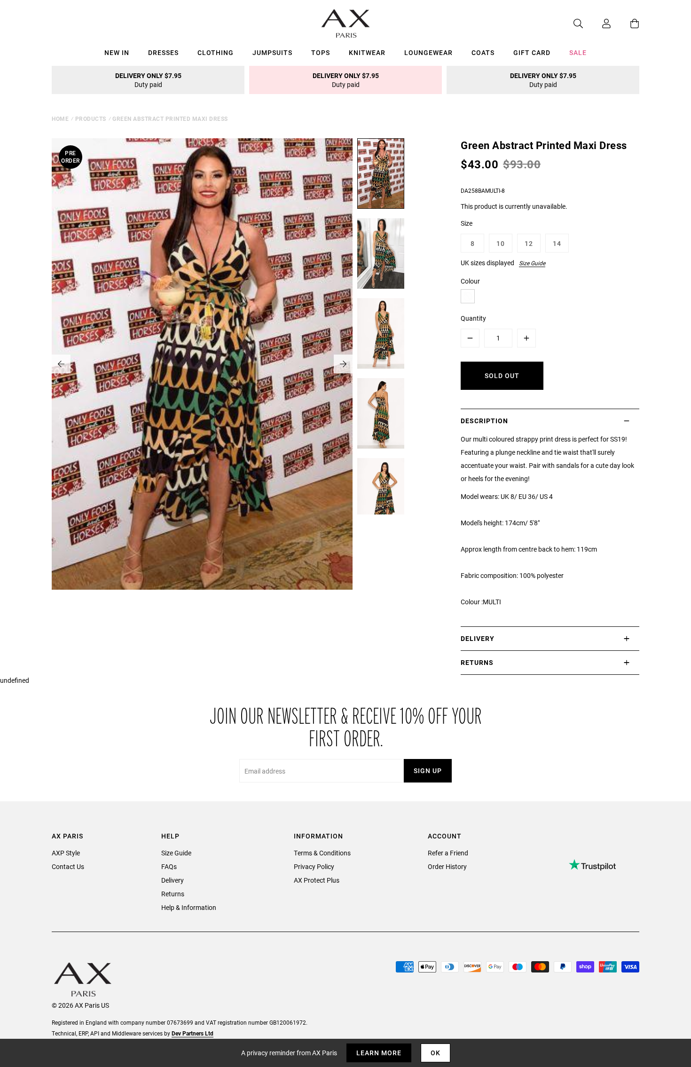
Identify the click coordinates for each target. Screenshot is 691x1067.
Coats (483, 52)
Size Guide (532, 263)
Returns (172, 893)
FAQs (169, 866)
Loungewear (428, 52)
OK (435, 1052)
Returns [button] (477, 662)
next (343, 364)
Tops (320, 52)
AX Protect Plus (316, 880)
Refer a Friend (448, 852)
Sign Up (428, 770)
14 (557, 243)
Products (90, 118)
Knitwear (367, 52)
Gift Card (531, 52)
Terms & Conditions (322, 852)
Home (60, 118)
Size (466, 223)
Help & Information (188, 907)
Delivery (172, 880)
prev (61, 364)
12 (529, 243)
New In (116, 52)
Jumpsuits (272, 52)
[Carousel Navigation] (202, 364)
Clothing (215, 52)
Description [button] (484, 420)
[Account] (597, 23)
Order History (447, 866)
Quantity (473, 318)
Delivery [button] (478, 638)
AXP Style (66, 852)
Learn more (378, 1052)
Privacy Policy (314, 866)
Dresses (163, 52)
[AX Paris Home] (346, 23)
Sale (578, 52)
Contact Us (68, 866)
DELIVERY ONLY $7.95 (148, 80)
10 (500, 243)
